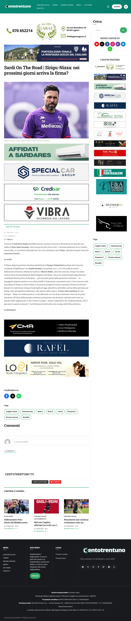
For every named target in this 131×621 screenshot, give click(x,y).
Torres (60, 411)
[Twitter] (12, 396)
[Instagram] (112, 44)
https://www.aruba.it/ (65, 606)
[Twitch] (118, 44)
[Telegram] (123, 44)
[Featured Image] (16, 506)
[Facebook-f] (107, 44)
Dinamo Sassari (12, 417)
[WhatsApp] (18, 396)
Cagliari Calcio (11, 411)
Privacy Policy (61, 558)
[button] (108, 6)
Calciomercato (27, 411)
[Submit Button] (123, 30)
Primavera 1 (71, 411)
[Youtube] (96, 44)
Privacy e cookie (62, 554)
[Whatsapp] (110, 49)
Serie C (40, 411)
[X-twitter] (102, 44)
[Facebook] (6, 396)
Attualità (26, 417)
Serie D (50, 411)
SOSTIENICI (35, 548)
